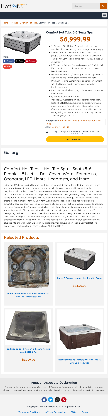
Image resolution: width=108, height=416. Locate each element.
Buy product (75, 139)
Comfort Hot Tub (60, 127)
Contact (86, 412)
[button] (104, 15)
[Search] (103, 6)
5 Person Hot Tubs (28, 23)
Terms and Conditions (29, 412)
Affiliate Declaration (55, 412)
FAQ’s (73, 412)
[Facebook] (44, 399)
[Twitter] (50, 399)
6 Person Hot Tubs (87, 120)
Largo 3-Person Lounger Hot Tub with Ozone (79, 278)
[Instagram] (57, 399)
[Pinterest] (64, 399)
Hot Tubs (14, 23)
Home (5, 23)
